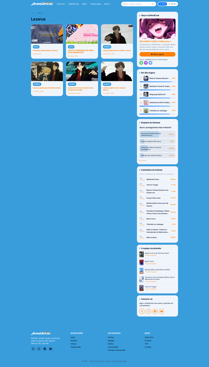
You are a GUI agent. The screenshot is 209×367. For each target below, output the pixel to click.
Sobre (106, 4)
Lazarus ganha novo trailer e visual (117, 50)
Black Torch (151, 219)
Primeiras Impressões (116, 350)
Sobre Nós (149, 337)
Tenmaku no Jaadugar (158, 111)
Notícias (60, 4)
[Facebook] (155, 311)
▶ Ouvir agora (157, 54)
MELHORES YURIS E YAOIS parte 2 (155, 41)
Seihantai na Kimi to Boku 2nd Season (159, 103)
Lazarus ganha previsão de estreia (47, 88)
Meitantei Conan (152, 179)
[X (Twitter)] (142, 311)
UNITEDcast (73, 4)
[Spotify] (141, 63)
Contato (148, 347)
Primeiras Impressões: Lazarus (45, 50)
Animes (107, 47)
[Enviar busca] (153, 4)
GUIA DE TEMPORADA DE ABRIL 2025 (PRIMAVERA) (81, 51)
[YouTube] (161, 311)
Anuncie (148, 341)
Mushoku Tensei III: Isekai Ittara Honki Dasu (159, 86)
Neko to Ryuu (151, 237)
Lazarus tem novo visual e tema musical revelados (80, 89)
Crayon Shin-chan (153, 198)
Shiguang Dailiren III (157, 94)
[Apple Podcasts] (146, 63)
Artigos (74, 344)
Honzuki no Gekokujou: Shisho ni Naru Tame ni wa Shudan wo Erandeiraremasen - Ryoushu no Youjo (157, 212)
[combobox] (135, 4)
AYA (146, 344)
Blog (84, 4)
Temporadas (95, 4)
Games (111, 344)
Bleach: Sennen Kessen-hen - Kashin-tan (159, 78)
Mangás (111, 341)
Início (33, 13)
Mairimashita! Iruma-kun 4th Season (157, 204)
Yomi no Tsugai (152, 185)
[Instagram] (148, 311)
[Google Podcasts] (150, 63)
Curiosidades (113, 347)
